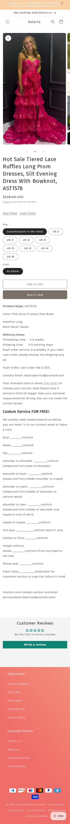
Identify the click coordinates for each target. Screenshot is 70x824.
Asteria (19, 804)
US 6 (26, 240)
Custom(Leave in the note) (25, 231)
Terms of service (36, 810)
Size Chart (10, 213)
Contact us (14, 741)
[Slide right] (43, 151)
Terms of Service (18, 757)
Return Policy (16, 717)
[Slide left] (27, 151)
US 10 (10, 248)
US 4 (10, 240)
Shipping (7, 202)
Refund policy (56, 804)
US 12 (28, 248)
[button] (7, 22)
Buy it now (35, 294)
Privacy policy (15, 810)
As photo (13, 271)
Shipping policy (57, 810)
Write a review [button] (35, 644)
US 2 (56, 231)
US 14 (45, 248)
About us (13, 749)
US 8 (42, 240)
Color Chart (28, 213)
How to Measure (18, 683)
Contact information (37, 816)
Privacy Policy (16, 766)
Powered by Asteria (34, 804)
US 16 (10, 256)
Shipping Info (16, 709)
